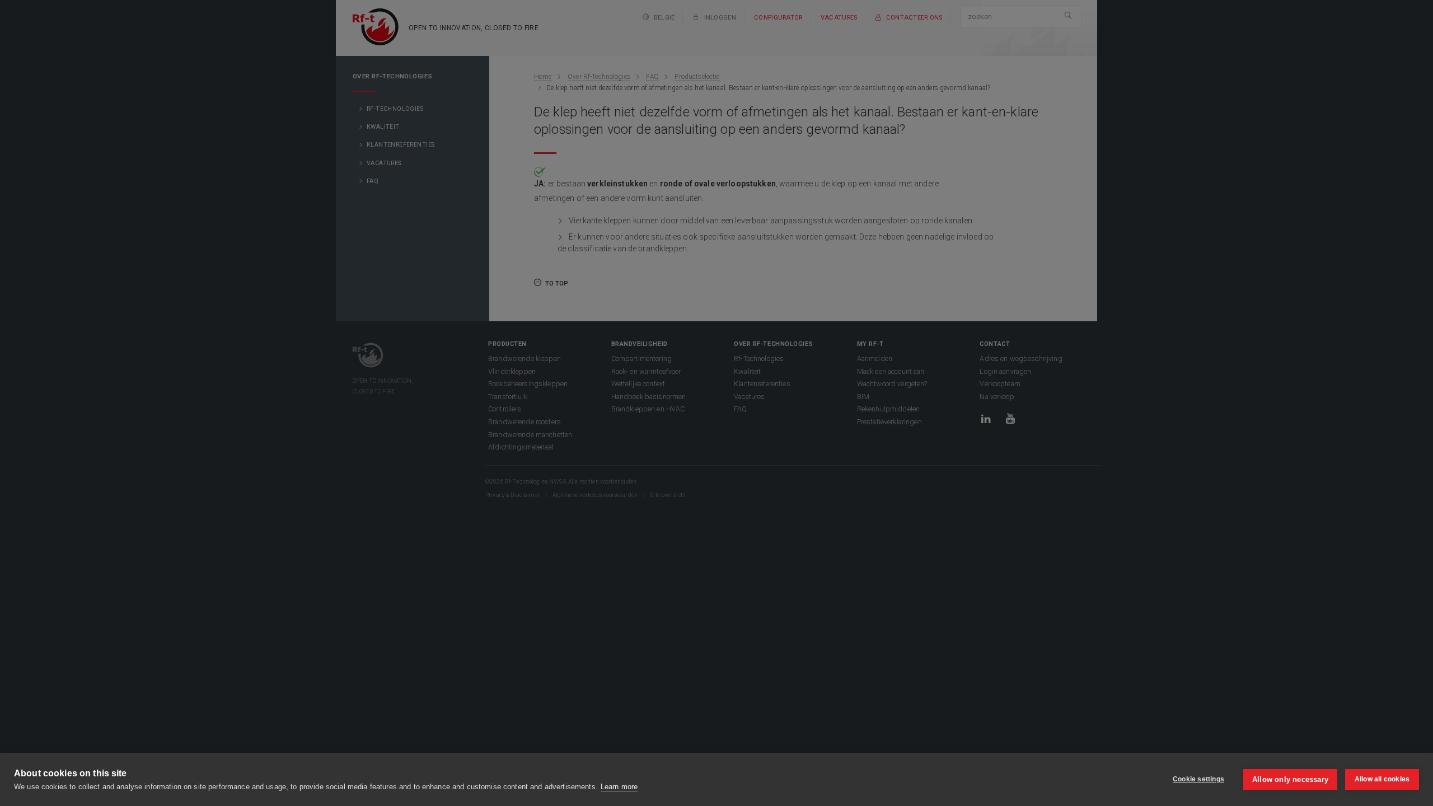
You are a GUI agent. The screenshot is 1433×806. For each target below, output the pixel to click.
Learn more (619, 786)
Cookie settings (1198, 779)
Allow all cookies (1382, 779)
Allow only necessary (1290, 779)
